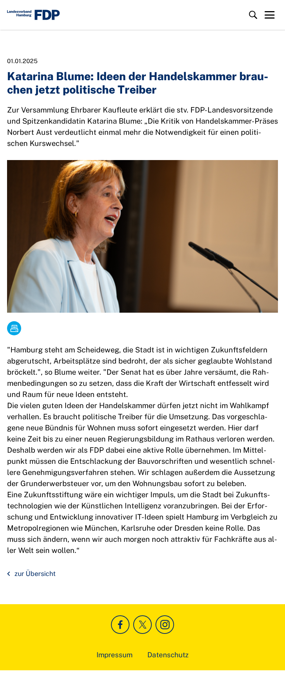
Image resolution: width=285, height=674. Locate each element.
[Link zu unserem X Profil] (142, 624)
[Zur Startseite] (33, 15)
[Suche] (253, 15)
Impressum (114, 655)
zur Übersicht (35, 573)
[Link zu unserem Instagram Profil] (164, 624)
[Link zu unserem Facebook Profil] (120, 624)
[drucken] (14, 328)
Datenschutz (168, 655)
